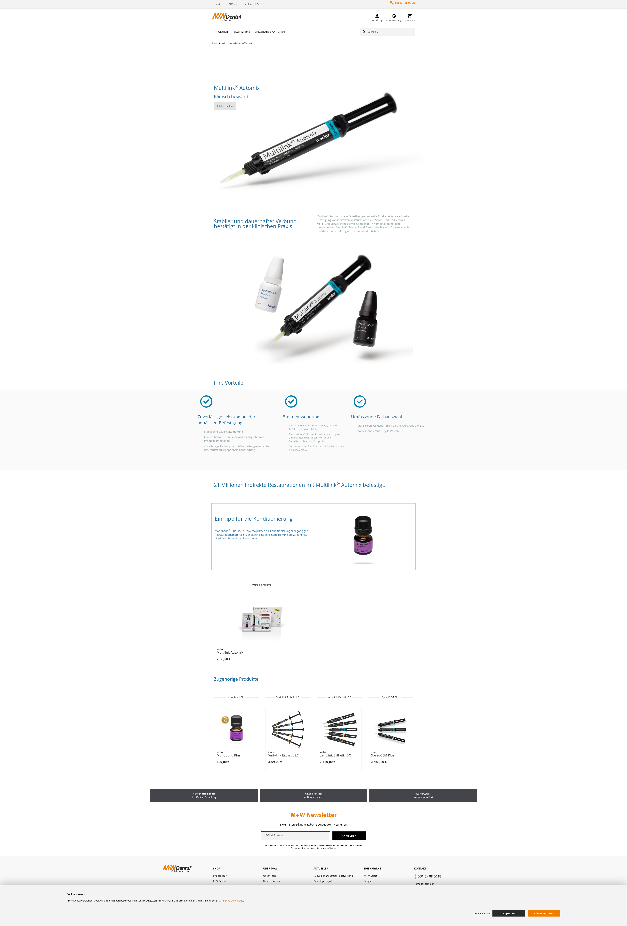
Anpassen (509, 913)
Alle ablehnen (482, 913)
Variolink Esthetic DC (335, 755)
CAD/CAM (232, 4)
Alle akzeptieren (544, 913)
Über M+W (270, 868)
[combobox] (391, 32)
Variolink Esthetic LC (283, 755)
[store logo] (228, 17)
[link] (377, 17)
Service (218, 4)
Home (214, 43)
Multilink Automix (230, 652)
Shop (216, 868)
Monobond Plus (229, 755)
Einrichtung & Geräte (253, 4)
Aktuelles (321, 868)
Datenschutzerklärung (230, 900)
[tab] (238, 868)
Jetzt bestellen (225, 106)
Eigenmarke (372, 868)
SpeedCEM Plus (382, 755)
